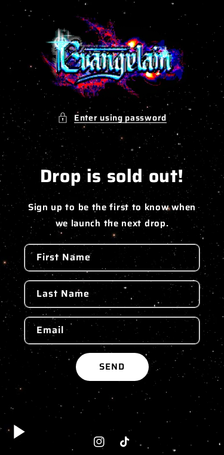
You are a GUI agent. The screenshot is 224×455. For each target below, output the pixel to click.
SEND (112, 366)
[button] (112, 117)
